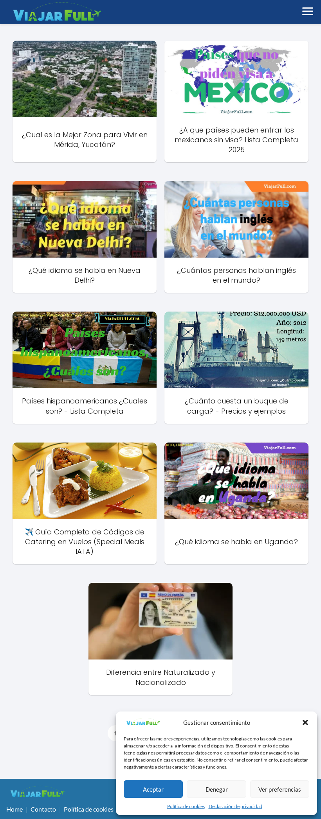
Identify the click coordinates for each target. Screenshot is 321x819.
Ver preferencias (279, 789)
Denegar (217, 789)
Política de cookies (186, 806)
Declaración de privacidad (235, 806)
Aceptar (153, 789)
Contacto (43, 809)
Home (14, 809)
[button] (305, 722)
